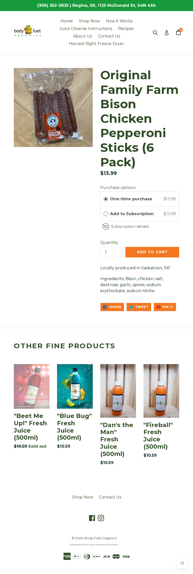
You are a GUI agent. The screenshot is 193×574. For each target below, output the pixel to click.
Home (67, 21)
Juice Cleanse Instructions (86, 28)
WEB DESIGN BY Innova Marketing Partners (94, 544)
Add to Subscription (132, 213)
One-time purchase (131, 199)
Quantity (109, 242)
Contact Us (109, 36)
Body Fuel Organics (100, 538)
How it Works (119, 21)
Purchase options (117, 187)
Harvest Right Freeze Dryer (96, 43)
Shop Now (89, 21)
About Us (82, 36)
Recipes (126, 28)
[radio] (106, 199)
